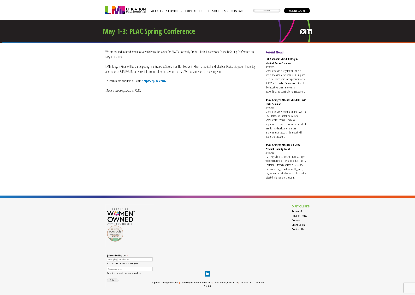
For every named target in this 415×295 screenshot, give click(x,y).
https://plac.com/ (154, 81)
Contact (238, 11)
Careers (296, 220)
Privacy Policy (299, 215)
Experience (194, 11)
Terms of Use (299, 211)
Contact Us (298, 229)
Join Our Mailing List (116, 255)
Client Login (298, 224)
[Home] (125, 10)
